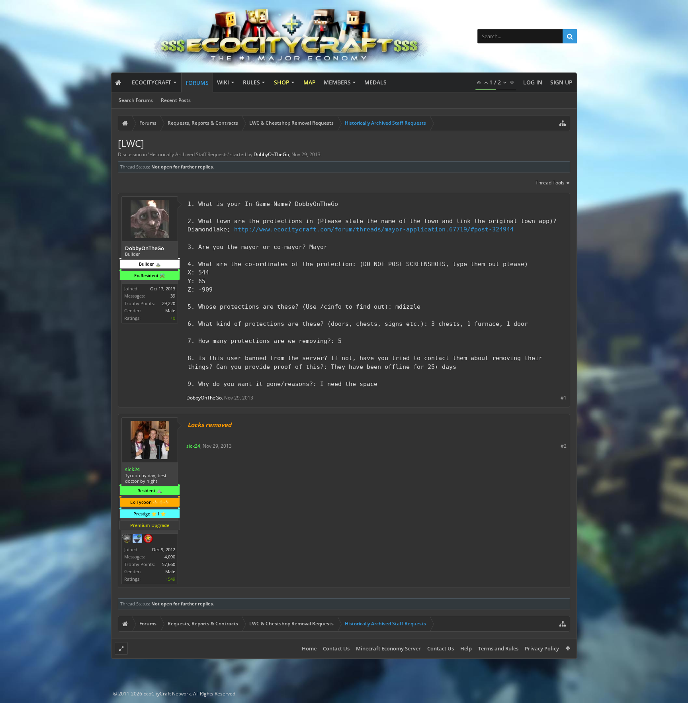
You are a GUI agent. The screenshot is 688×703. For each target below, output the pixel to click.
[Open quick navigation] (562, 123)
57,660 (168, 564)
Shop (281, 82)
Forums (197, 82)
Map (309, 82)
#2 (564, 446)
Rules (251, 82)
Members (337, 82)
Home (309, 648)
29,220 (168, 303)
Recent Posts (176, 100)
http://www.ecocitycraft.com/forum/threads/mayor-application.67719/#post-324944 (374, 229)
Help (466, 648)
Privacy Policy (542, 648)
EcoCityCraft (151, 82)
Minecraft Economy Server (388, 648)
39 (172, 296)
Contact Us (336, 648)
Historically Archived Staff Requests (188, 154)
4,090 (169, 557)
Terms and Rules (498, 648)
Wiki (223, 82)
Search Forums (136, 100)
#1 (564, 398)
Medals (375, 82)
